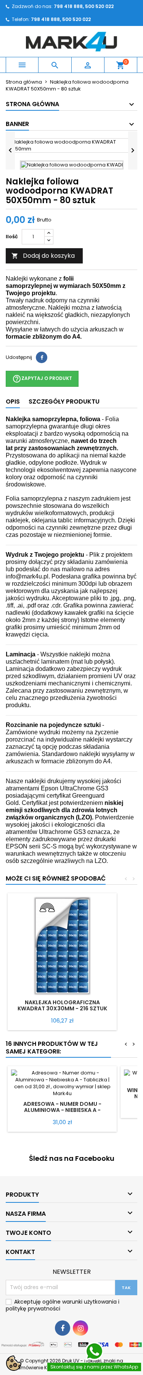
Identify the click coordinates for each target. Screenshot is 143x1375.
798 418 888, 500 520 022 (61, 19)
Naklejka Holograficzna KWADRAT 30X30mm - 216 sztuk (62, 1005)
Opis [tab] (13, 401)
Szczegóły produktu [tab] (64, 401)
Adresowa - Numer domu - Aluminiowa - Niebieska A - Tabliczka (62, 1110)
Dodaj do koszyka (43, 255)
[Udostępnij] (41, 357)
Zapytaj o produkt (42, 378)
